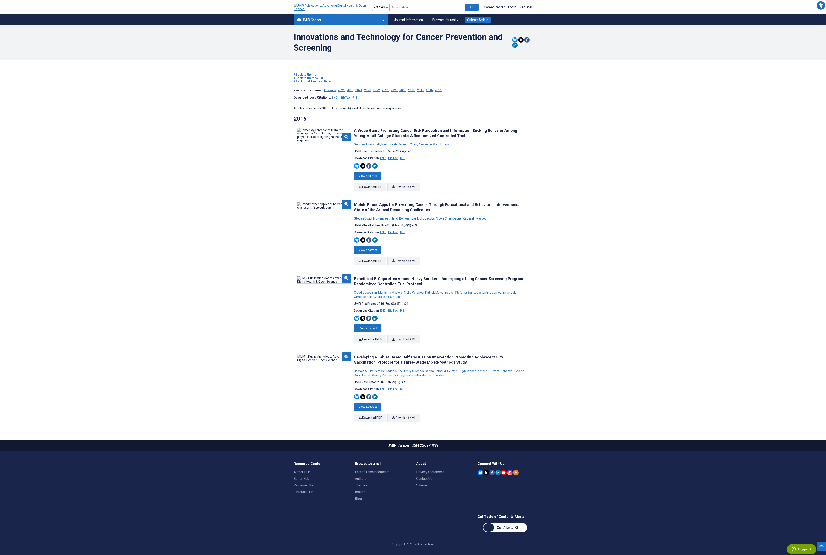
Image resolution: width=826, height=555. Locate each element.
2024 (358, 90)
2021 (385, 90)
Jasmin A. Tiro (364, 371)
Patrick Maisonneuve (439, 292)
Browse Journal (444, 20)
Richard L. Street (488, 371)
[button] (821, 5)
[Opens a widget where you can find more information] (801, 549)
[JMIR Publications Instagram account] (510, 472)
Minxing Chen (408, 144)
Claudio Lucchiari (366, 292)
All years (330, 90)
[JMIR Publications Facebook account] (492, 472)
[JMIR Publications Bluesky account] (480, 472)
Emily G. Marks (414, 371)
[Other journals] (383, 20)
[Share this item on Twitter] (521, 40)
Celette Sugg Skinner (461, 371)
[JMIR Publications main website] (330, 7)
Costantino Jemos (489, 292)
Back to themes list (309, 78)
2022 (376, 90)
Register (525, 7)
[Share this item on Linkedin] (515, 45)
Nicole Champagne (448, 218)
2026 (341, 90)
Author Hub (302, 472)
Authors (361, 479)
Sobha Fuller (413, 375)
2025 (350, 90)
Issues (360, 492)
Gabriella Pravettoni (387, 297)
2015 (438, 90)
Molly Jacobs (425, 218)
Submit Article (477, 20)
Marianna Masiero (390, 292)
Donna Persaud (435, 371)
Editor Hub (301, 479)
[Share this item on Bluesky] (515, 40)
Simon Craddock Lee (389, 371)
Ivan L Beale (389, 144)
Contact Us (424, 479)
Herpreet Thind (388, 218)
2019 (402, 90)
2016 (429, 90)
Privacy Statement (430, 472)
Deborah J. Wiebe (512, 371)
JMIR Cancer (311, 20)
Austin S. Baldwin (434, 375)
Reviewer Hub (304, 485)
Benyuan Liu (407, 218)
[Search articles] (472, 7)
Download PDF (372, 187)
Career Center (494, 7)
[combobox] (427, 7)
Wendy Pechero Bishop (387, 375)
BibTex (345, 97)
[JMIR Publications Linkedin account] (498, 472)
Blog (358, 499)
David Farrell (362, 375)
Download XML (405, 187)
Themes (361, 485)
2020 (394, 90)
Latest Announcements (372, 472)
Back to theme (305, 74)
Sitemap (422, 485)
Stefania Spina (465, 292)
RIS (355, 97)
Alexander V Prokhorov (434, 144)
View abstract (368, 175)
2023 (367, 90)
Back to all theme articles (313, 81)
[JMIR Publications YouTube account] (504, 472)
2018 (411, 90)
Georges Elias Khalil (367, 144)
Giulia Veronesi (414, 292)
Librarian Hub (303, 492)
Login (512, 7)
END (335, 97)
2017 (420, 90)
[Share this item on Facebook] (527, 40)
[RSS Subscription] (516, 472)
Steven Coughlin (365, 218)
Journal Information (408, 20)
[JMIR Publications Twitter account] (486, 472)
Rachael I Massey (474, 218)
